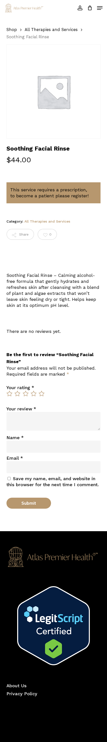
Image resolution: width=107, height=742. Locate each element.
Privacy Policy (21, 693)
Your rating (20, 387)
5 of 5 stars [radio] (42, 394)
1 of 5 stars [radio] (9, 394)
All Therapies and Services (51, 29)
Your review (21, 408)
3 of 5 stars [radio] (26, 394)
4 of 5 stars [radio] (34, 394)
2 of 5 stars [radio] (17, 394)
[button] (100, 8)
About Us (16, 685)
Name (15, 437)
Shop (11, 29)
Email (14, 458)
